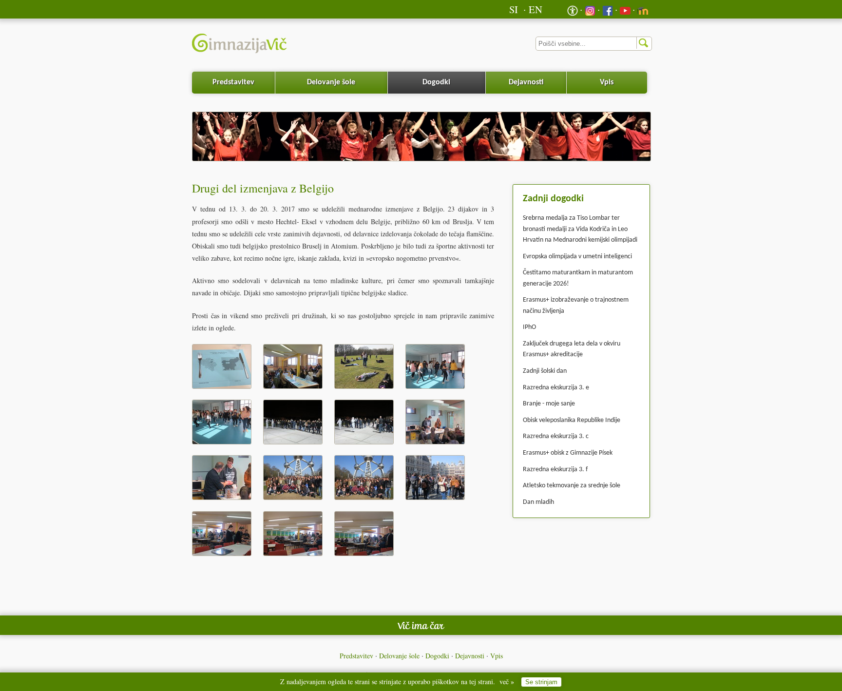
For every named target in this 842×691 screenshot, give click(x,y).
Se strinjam (541, 682)
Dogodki (436, 82)
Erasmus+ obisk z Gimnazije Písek (567, 453)
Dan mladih (538, 502)
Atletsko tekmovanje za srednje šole (571, 485)
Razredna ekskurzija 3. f (555, 469)
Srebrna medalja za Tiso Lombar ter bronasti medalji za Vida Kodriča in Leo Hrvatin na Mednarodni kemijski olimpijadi (580, 229)
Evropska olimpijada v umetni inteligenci (577, 256)
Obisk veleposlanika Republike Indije (571, 420)
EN (535, 9)
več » (506, 681)
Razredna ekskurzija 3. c (556, 436)
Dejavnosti (526, 82)
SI (513, 9)
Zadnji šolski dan (545, 371)
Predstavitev (233, 82)
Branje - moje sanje (549, 403)
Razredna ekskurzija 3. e (556, 387)
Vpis (606, 82)
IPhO (529, 327)
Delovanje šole (331, 82)
